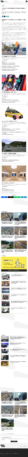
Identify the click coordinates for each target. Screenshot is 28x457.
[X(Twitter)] (25, 446)
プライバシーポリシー (11, 453)
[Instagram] (26, 446)
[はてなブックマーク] (8, 16)
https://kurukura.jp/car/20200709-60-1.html (8, 102)
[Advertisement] (14, 319)
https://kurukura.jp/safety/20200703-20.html (8, 64)
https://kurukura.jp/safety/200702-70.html (8, 70)
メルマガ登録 (14, 441)
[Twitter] (4, 16)
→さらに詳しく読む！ (4, 96)
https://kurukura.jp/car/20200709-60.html (8, 190)
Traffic (4, 433)
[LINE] (6, 16)
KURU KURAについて (3, 453)
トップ (2, 433)
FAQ (17, 453)
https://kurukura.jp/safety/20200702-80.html (8, 67)
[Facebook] (2, 16)
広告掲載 (6, 453)
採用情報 (15, 453)
